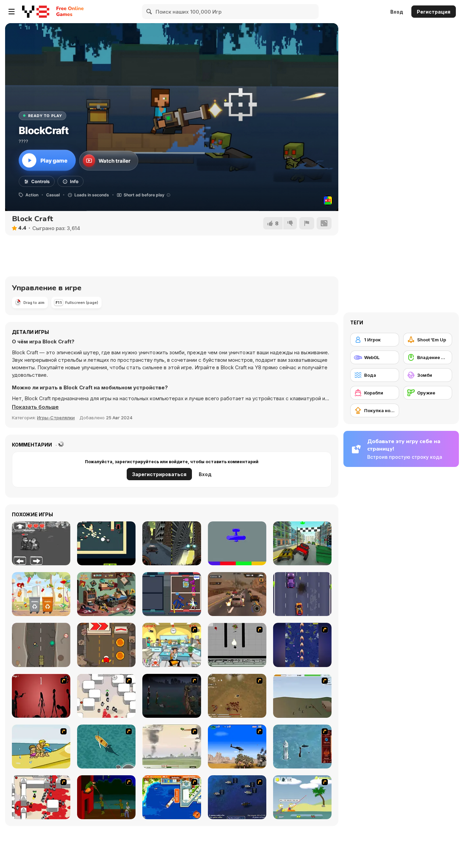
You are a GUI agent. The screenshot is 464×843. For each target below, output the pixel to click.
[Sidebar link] (11, 11)
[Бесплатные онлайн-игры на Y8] (36, 11)
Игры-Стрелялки (56, 417)
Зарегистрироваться (159, 474)
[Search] (149, 11)
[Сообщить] (306, 223)
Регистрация (433, 12)
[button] (35, 407)
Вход (396, 12)
